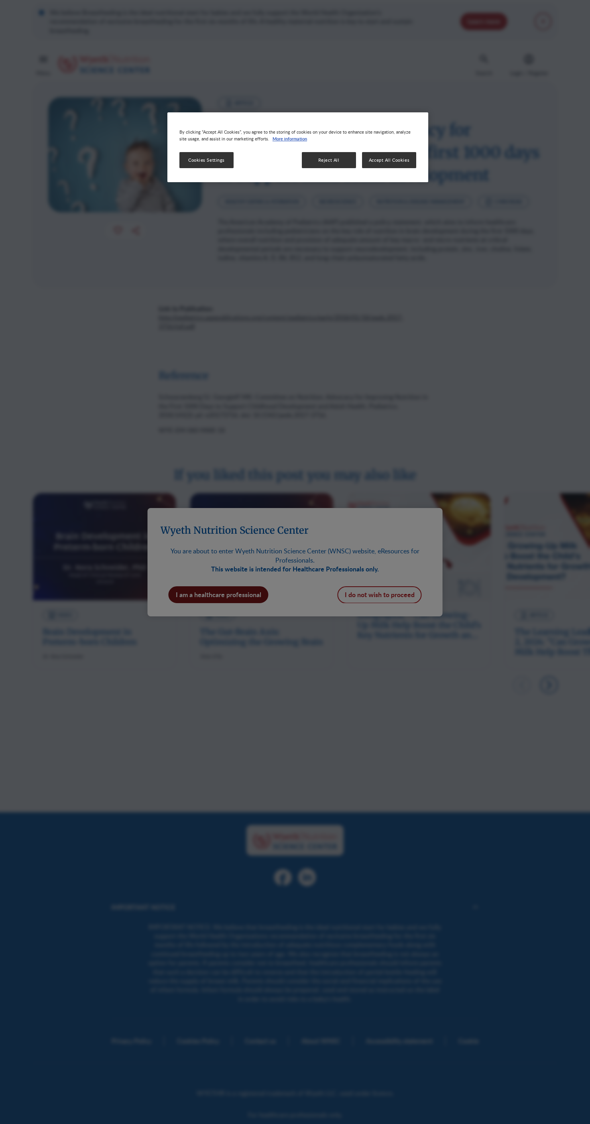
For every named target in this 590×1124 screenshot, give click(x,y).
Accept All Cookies (389, 160)
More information (290, 138)
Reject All (329, 160)
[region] (297, 147)
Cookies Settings (206, 160)
